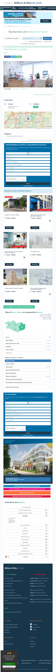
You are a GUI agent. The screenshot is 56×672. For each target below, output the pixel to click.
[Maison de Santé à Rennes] (15, 203)
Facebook (34, 624)
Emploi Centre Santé (42, 8)
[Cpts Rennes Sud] (41, 240)
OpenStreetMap (49, 128)
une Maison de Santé (37, 590)
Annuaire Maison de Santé (5, 8)
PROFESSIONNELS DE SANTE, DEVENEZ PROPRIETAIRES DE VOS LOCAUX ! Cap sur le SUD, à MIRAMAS (15, 479)
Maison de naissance (9, 592)
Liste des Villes (47, 41)
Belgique (35, 556)
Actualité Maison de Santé (11, 624)
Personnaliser (9, 666)
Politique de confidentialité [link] (9, 669)
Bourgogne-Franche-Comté (32, 513)
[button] (28, 118)
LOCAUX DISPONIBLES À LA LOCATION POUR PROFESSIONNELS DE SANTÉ (27, 489)
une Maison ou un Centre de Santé (40, 599)
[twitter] (7, 3)
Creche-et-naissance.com (45, 660)
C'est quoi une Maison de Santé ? (12, 612)
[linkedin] (9, 3)
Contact (32, 641)
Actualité (21, 8)
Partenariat (33, 644)
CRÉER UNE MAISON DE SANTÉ (27, 492)
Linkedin (34, 629)
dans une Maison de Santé (39, 595)
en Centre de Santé (37, 583)
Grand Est (35, 533)
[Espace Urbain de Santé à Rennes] (15, 277)
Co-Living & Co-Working (45, 663)
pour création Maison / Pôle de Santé (41, 602)
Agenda (26, 8)
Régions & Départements (35, 41)
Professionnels (51, 8)
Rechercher (47, 38)
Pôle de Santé (7, 586)
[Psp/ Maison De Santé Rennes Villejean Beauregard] (41, 277)
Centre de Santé (8, 583)
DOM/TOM (35, 531)
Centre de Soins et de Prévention (12, 595)
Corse (35, 528)
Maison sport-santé (9, 590)
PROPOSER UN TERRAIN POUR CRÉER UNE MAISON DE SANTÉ (27, 496)
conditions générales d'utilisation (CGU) (45, 141)
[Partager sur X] (12, 57)
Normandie (34, 542)
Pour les (10, 574)
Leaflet (34, 128)
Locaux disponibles (32, 8)
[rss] (12, 3)
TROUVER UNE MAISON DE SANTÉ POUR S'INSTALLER (27, 486)
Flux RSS (6, 629)
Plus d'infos (9, 227)
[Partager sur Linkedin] (15, 57)
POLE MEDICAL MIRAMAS (10, 441)
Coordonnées (16, 89)
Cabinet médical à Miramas (12, 475)
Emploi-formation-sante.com (29, 660)
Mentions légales (8, 644)
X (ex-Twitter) (35, 627)
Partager (8, 56)
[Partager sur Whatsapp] (18, 57)
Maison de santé (8, 578)
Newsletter (7, 632)
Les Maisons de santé (12, 38)
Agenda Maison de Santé (10, 627)
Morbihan (11, 522)
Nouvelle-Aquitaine (33, 545)
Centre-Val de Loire (33, 525)
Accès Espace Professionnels (28, 43)
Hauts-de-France (34, 536)
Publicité (32, 646)
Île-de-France (34, 539)
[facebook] (4, 3)
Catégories (24, 89)
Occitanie (35, 548)
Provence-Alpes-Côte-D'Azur (32, 554)
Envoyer (28, 183)
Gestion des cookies (43, 669)
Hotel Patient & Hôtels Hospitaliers (13, 603)
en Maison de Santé (39, 578)
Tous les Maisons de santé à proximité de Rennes (19, 307)
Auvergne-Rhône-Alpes (33, 510)
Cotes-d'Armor (12, 518)
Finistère (11, 519)
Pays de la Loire (34, 551)
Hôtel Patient (14, 8)
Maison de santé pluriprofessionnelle (13, 581)
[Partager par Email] (20, 57)
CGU (5, 641)
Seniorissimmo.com (26, 663)
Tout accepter (9, 664)
